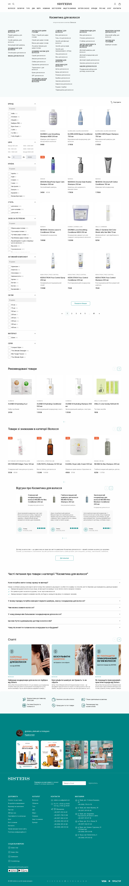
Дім (33, 810)
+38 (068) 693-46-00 (61, 821)
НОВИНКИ (46, 8)
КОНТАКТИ (117, 8)
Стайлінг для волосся (61, 31)
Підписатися (29, 735)
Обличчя (35, 803)
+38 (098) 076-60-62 (85, 837)
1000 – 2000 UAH (28, 146)
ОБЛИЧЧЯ (20, 8)
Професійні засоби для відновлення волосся (39, 80)
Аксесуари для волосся (61, 65)
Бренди (34, 822)
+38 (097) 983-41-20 (61, 818)
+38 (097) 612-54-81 (60, 812)
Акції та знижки (37, 819)
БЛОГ (109, 8)
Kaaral (68, 461)
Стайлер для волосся (87, 41)
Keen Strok (44, 274)
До (24, 157)
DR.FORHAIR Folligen (23, 461)
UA (9, 4)
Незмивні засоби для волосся (40, 52)
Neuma (96, 461)
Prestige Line (50, 461)
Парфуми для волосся (61, 61)
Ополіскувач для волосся (17, 52)
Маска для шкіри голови (40, 43)
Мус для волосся (61, 57)
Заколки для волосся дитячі (89, 63)
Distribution (14, 856)
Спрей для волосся (38, 55)
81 (94, 313)
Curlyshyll (41, 461)
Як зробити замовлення (16, 803)
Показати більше (80, 303)
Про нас (11, 810)
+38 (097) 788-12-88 (61, 815)
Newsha (70, 179)
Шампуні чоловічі (111, 45)
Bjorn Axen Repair (82, 131)
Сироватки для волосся (40, 64)
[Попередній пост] (19, 754)
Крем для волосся (38, 72)
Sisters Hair (14, 848)
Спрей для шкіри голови (40, 40)
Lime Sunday (104, 401)
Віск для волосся (61, 35)
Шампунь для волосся (13, 31)
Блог (9, 819)
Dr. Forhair (11, 461)
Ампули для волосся (39, 58)
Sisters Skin (14, 852)
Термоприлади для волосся (88, 31)
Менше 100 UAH (13, 146)
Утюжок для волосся (87, 38)
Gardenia (104, 226)
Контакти (11, 825)
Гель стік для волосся (63, 38)
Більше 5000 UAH (28, 152)
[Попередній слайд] (115, 369)
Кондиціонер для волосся (15, 49)
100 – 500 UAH (12, 149)
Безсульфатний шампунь (16, 45)
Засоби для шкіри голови (39, 31)
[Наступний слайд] (119, 369)
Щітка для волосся (62, 69)
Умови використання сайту (17, 829)
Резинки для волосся (63, 75)
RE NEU (102, 461)
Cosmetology (15, 861)
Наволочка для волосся (64, 84)
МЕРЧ (39, 8)
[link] (119, 4)
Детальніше (64, 558)
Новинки (35, 816)
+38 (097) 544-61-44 (85, 824)
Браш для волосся (62, 72)
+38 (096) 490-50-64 (61, 827)
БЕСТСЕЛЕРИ (56, 8)
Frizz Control (54, 274)
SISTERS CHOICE (83, 8)
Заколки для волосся (63, 81)
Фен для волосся (86, 35)
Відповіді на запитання (16, 806)
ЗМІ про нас (12, 813)
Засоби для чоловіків (110, 41)
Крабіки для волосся (63, 78)
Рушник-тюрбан (61, 87)
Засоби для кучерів (62, 46)
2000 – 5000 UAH (28, 149)
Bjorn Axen (71, 131)
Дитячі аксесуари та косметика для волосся (88, 46)
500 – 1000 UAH (12, 152)
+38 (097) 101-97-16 (84, 818)
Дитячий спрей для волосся (89, 60)
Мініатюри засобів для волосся (112, 31)
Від (9, 157)
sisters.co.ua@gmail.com (62, 800)
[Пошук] (13, 4)
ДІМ (33, 8)
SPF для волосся (38, 75)
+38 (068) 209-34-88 (85, 831)
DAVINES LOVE (78, 226)
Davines (42, 131)
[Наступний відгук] (111, 488)
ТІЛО (28, 8)
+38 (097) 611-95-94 (84, 810)
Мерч (34, 813)
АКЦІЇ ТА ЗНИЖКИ (69, 8)
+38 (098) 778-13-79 (85, 804)
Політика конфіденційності (17, 832)
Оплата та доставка (15, 800)
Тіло (33, 806)
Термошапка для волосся (64, 90)
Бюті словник (12, 822)
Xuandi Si (11, 401)
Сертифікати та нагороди (17, 816)
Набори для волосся (88, 66)
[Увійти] (115, 4)
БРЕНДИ (94, 8)
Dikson (42, 179)
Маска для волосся (16, 56)
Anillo (97, 226)
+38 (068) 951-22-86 (61, 824)
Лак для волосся (61, 54)
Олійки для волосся (38, 61)
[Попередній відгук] (106, 488)
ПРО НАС (102, 8)
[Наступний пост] (109, 754)
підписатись (93, 783)
